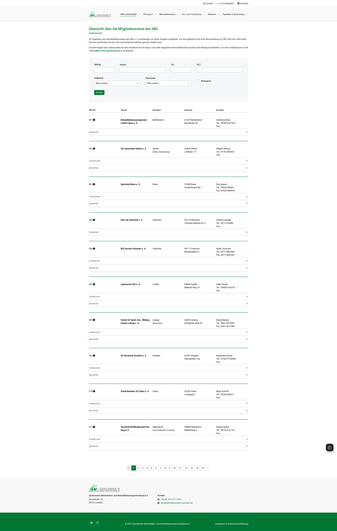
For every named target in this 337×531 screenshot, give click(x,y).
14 (197, 468)
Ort (172, 64)
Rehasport (206, 81)
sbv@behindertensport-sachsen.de (176, 503)
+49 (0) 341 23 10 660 (171, 499)
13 (191, 468)
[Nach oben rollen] (331, 525)
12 (186, 468)
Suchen (209, 3)
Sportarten (150, 78)
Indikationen (94, 161)
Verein (123, 64)
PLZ (199, 64)
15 (203, 468)
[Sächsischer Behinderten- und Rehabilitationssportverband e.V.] (100, 14)
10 (174, 468)
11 (180, 468)
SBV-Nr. (97, 64)
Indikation (98, 78)
